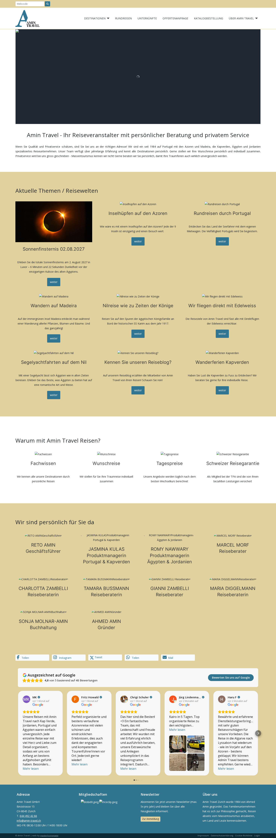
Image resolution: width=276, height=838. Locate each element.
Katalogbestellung (208, 18)
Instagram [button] (64, 658)
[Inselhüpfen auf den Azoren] (138, 243)
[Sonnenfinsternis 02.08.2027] (53, 243)
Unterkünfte (147, 18)
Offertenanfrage (175, 18)
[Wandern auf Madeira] (53, 318)
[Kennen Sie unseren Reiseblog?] (138, 374)
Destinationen (95, 18)
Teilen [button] (25, 658)
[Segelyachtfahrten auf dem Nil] (53, 374)
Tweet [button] (98, 657)
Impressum (203, 835)
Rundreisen (123, 18)
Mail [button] (170, 658)
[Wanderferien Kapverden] (222, 374)
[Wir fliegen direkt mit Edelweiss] (222, 318)
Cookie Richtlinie (243, 835)
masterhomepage (49, 835)
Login (257, 835)
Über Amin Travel (241, 18)
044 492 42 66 (28, 816)
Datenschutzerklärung (222, 835)
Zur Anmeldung (150, 819)
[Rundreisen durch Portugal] (222, 243)
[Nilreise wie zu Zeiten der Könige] (138, 318)
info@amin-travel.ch (29, 820)
